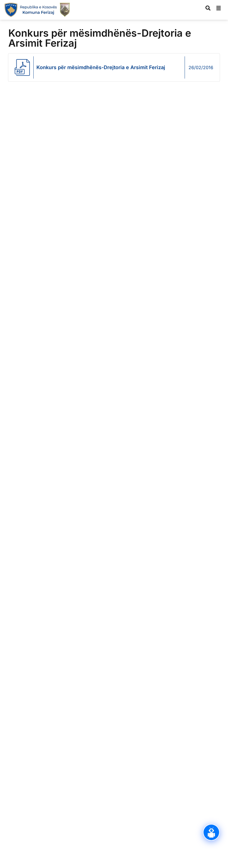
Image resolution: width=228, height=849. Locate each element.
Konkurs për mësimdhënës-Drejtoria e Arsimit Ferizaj (100, 67)
